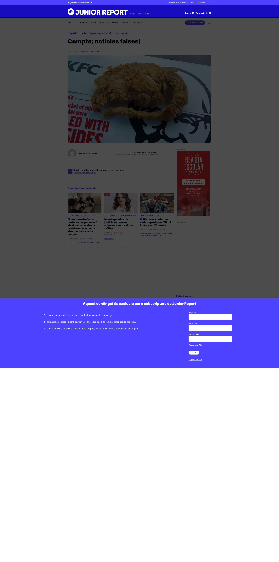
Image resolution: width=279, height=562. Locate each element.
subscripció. (133, 328)
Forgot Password (195, 359)
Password (193, 323)
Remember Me (195, 345)
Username (193, 313)
